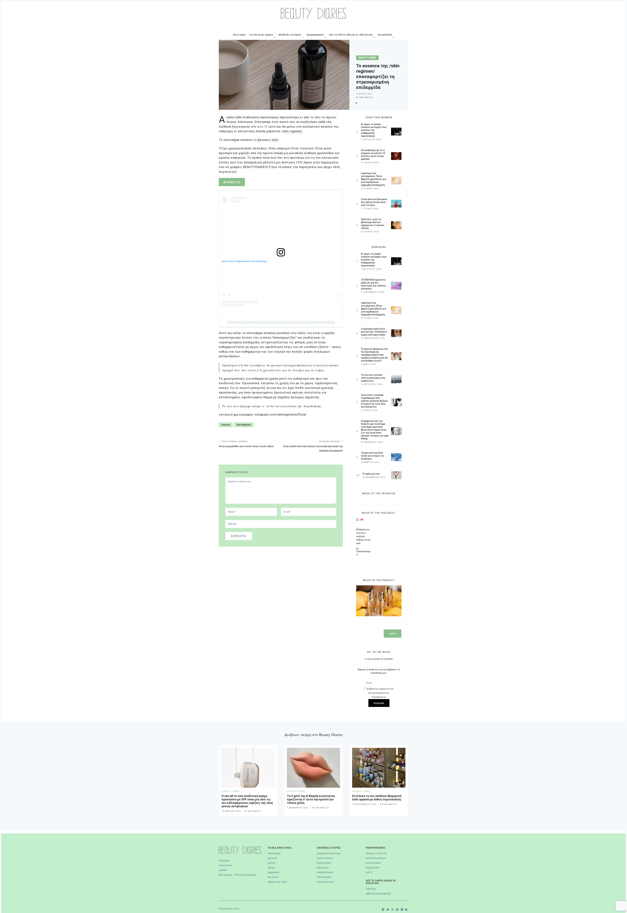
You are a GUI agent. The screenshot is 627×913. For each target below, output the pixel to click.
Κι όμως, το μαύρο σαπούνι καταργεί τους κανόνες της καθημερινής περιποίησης (374, 259)
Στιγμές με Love (371, 473)
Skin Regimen (244, 424)
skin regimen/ (293, 131)
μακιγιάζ (272, 858)
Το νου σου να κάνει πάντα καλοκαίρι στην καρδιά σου (373, 378)
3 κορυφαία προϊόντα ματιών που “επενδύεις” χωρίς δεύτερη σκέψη (374, 331)
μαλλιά (271, 863)
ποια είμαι (224, 860)
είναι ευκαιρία (373, 863)
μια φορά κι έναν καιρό (329, 853)
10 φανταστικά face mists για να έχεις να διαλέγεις (372, 456)
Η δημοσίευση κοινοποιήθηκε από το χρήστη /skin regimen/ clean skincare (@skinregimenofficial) (281, 321)
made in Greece (325, 858)
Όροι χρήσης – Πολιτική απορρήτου (238, 874)
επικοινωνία (225, 865)
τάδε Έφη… (371, 889)
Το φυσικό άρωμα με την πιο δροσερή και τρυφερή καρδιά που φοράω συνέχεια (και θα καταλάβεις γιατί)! (374, 355)
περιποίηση (274, 853)
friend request (324, 877)
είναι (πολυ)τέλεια (375, 858)
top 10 (369, 872)
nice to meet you (325, 881)
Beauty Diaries (232, 909)
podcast (223, 870)
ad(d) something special (378, 893)
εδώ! (275, 140)
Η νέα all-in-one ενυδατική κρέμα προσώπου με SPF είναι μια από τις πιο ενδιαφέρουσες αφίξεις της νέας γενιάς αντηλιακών (247, 801)
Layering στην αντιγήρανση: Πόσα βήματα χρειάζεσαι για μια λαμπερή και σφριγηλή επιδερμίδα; (373, 309)
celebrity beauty (325, 872)
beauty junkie (367, 57)
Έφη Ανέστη (366, 97)
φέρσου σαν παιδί (277, 881)
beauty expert (324, 863)
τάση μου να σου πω (376, 853)
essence (225, 424)
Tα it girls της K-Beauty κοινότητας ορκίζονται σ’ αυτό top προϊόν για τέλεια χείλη (311, 799)
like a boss (273, 877)
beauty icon (323, 867)
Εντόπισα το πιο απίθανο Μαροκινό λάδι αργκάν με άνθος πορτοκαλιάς (377, 797)
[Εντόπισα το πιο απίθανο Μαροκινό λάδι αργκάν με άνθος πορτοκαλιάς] (378, 768)
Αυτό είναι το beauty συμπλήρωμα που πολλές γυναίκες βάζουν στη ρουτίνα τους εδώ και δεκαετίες (374, 401)
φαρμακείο (273, 872)
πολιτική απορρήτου (380, 693)
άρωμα (271, 867)
